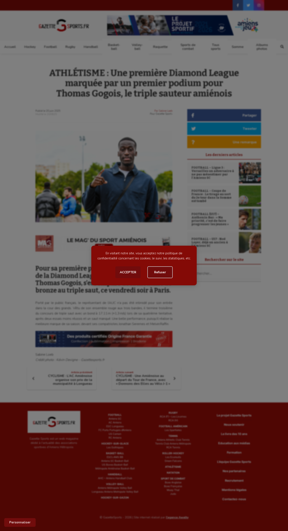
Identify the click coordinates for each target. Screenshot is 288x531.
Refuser (160, 272)
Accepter (128, 272)
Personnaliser (20, 522)
